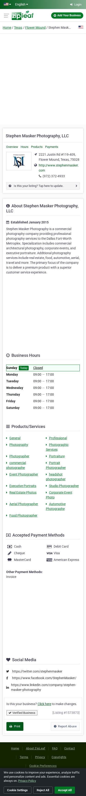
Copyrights (59, 757)
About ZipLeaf (35, 748)
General (14, 438)
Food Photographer (23, 515)
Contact (69, 748)
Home (7, 27)
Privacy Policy (27, 780)
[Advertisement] (43, 78)
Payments (51, 147)
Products (37, 147)
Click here (44, 704)
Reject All (43, 790)
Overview (12, 147)
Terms (24, 757)
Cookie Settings (17, 790)
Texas (18, 27)
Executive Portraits (22, 486)
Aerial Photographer (23, 504)
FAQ (55, 748)
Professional (58, 438)
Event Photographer (23, 474)
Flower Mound (35, 27)
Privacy (40, 757)
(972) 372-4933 (54, 176)
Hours (24, 147)
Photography (18, 445)
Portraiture (57, 456)
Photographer (19, 456)
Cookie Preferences (43, 766)
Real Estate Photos (22, 492)
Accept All (65, 790)
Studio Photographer (64, 486)
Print (16, 726)
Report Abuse (67, 726)
